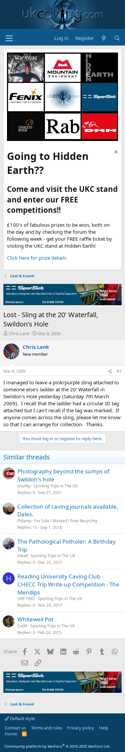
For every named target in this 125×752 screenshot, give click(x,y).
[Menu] (9, 38)
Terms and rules (46, 728)
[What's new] (103, 38)
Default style (22, 718)
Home (11, 734)
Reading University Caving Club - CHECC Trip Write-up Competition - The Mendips (68, 584)
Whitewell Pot (35, 619)
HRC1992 (26, 598)
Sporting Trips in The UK (55, 486)
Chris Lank (19, 333)
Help (103, 728)
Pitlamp (24, 521)
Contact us (15, 728)
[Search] (117, 38)
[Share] (110, 371)
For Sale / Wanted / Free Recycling (65, 521)
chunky (23, 486)
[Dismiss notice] (115, 152)
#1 (119, 371)
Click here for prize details (36, 257)
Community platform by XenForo (57, 746)
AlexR (22, 556)
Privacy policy (80, 728)
